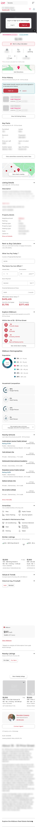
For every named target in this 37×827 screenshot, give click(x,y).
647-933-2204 (20, 719)
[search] (17, 3)
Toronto (13, 10)
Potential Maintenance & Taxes (10, 288)
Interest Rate (5, 269)
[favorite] (24, 544)
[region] (18, 671)
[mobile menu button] (34, 3)
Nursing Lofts (5, 10)
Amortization (22, 269)
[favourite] (30, 9)
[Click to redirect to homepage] (3, 3)
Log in (13, 25)
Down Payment (6, 278)
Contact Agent (18, 726)
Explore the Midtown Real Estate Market (17, 821)
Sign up (24, 25)
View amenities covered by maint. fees (18, 156)
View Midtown (7, 640)
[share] (34, 9)
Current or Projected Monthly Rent (11, 257)
